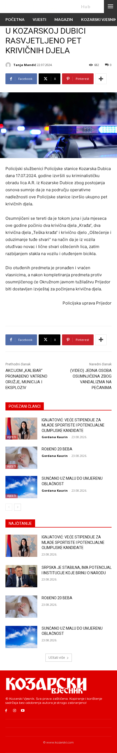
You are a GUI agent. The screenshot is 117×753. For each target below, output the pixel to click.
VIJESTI (11, 437)
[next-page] (17, 507)
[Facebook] (6, 711)
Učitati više (56, 657)
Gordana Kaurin (55, 437)
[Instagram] (14, 711)
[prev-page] (8, 507)
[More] (101, 78)
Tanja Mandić (24, 65)
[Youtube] (23, 711)
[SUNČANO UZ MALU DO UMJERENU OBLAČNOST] (21, 487)
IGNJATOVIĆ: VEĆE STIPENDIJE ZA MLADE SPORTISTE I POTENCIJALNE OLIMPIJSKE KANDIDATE (73, 425)
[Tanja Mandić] (9, 65)
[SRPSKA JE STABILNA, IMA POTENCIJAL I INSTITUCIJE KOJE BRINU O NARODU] (21, 576)
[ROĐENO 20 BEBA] (21, 458)
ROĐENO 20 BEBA (57, 449)
